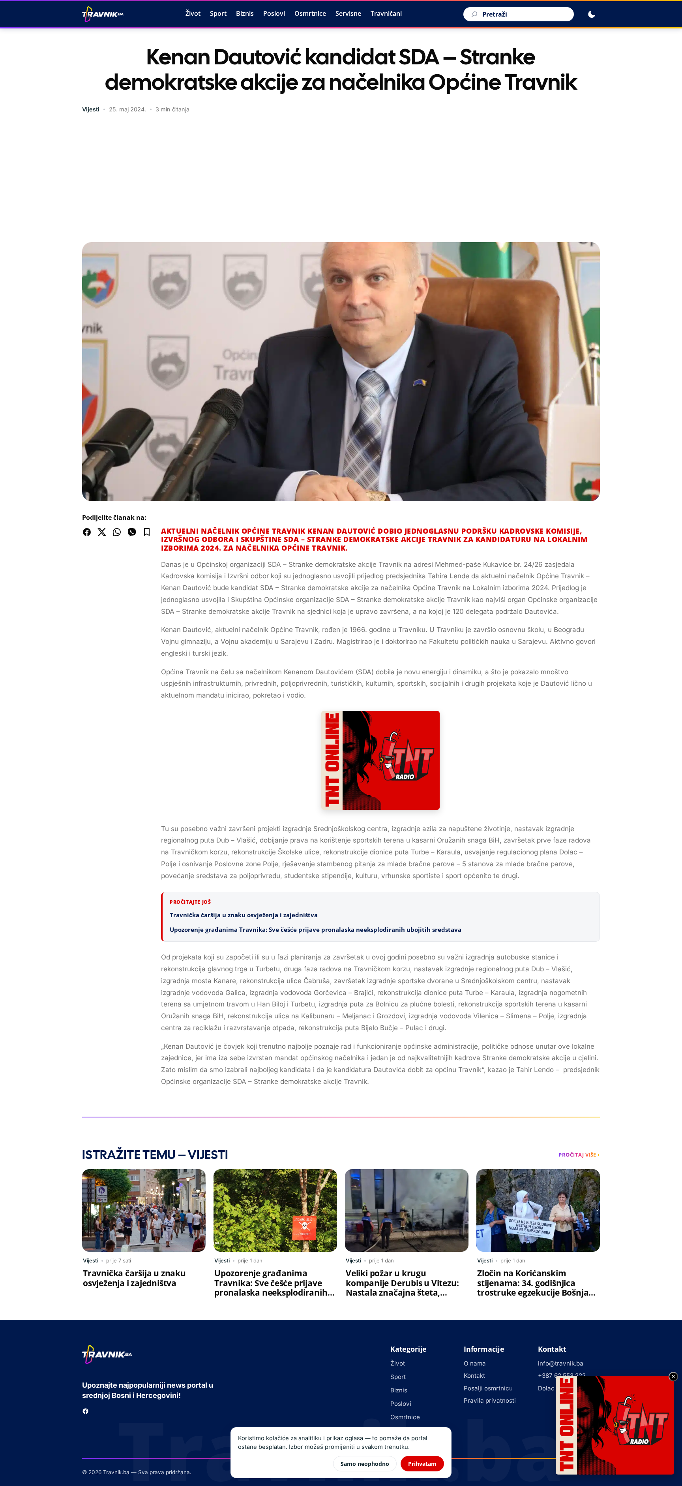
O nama (475, 1363)
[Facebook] (85, 1411)
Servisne (348, 13)
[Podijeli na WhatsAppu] (117, 532)
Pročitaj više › (579, 1154)
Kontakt (474, 1375)
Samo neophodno (365, 1463)
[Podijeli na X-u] (102, 532)
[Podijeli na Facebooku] (87, 532)
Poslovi (274, 13)
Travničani (386, 13)
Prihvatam (422, 1463)
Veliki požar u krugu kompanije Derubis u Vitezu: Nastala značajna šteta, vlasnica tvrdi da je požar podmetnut (402, 1293)
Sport (218, 13)
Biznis (245, 13)
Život (192, 13)
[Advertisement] (341, 179)
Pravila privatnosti (490, 1400)
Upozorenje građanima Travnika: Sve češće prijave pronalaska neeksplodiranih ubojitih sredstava (315, 929)
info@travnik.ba (560, 1363)
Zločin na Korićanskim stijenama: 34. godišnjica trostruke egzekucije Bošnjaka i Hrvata (538, 1288)
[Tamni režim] (591, 14)
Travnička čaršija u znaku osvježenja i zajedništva (244, 915)
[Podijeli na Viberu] (132, 532)
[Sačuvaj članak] (147, 532)
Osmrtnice (310, 13)
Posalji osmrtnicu (488, 1388)
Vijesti (90, 109)
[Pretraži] (473, 14)
